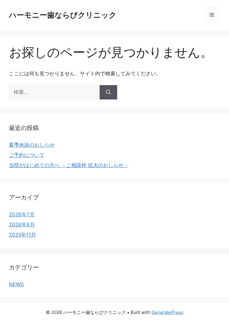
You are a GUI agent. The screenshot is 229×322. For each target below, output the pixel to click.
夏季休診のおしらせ (32, 145)
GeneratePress (167, 312)
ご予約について (26, 155)
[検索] (108, 92)
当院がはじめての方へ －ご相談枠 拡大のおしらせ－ (69, 165)
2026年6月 (22, 225)
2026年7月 (22, 214)
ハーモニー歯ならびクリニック (63, 14)
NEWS (16, 284)
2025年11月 (22, 235)
